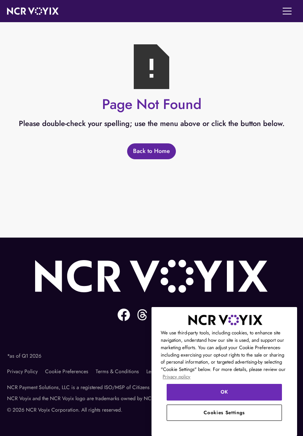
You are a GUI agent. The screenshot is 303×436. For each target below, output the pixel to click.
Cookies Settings (224, 412)
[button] (287, 11)
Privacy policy (176, 376)
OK (224, 391)
